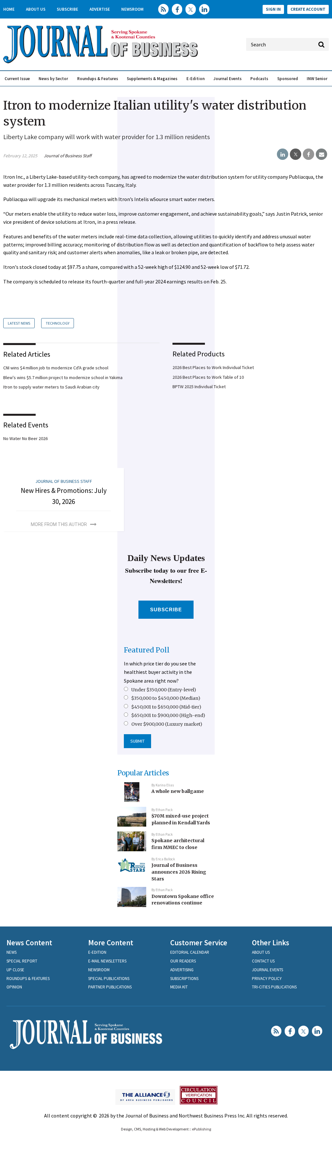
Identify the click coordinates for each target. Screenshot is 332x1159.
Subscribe (67, 9)
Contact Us (263, 961)
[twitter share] (295, 154)
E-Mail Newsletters (107, 961)
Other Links (270, 942)
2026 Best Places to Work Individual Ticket (213, 367)
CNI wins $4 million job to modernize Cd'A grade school (55, 368)
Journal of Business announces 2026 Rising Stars (178, 871)
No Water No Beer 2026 (25, 438)
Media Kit (179, 987)
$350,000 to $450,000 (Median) (165, 698)
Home (9, 9)
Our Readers (183, 961)
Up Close (15, 970)
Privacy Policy (267, 978)
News (11, 952)
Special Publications (108, 978)
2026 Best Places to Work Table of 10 (208, 377)
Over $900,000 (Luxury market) (166, 724)
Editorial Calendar (189, 952)
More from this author (59, 524)
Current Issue (17, 78)
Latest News (19, 323)
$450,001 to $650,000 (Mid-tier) (166, 707)
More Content (110, 942)
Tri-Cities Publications (274, 987)
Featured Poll (147, 650)
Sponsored (287, 78)
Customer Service (198, 942)
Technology (57, 323)
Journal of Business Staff (67, 156)
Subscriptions (184, 978)
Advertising (182, 970)
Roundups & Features (97, 78)
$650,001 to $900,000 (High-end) (168, 715)
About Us (35, 9)
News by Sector (53, 78)
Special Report (21, 961)
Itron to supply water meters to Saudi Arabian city (51, 387)
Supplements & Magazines (152, 78)
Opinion (14, 987)
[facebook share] (308, 154)
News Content (29, 942)
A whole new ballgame (177, 791)
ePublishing (201, 1129)
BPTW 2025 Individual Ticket (199, 386)
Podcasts (259, 78)
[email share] (321, 154)
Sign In (273, 9)
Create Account (308, 9)
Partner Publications (110, 987)
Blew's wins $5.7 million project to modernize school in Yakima (63, 377)
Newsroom (132, 9)
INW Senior (317, 78)
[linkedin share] (282, 154)
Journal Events (227, 78)
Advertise (99, 9)
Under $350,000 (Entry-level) (163, 690)
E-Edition (195, 78)
